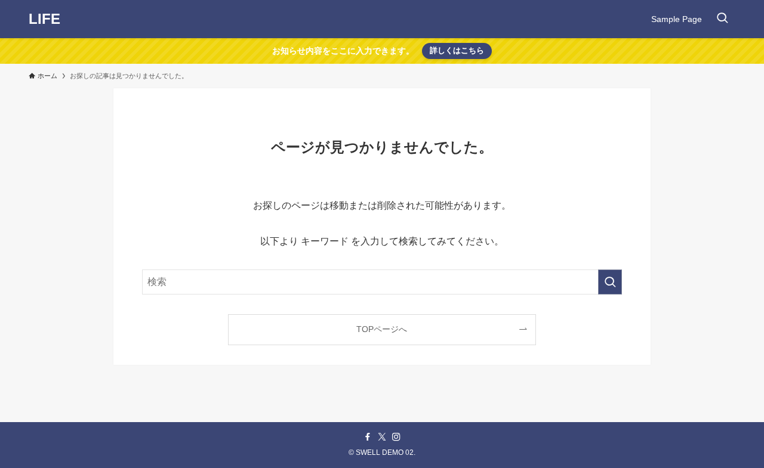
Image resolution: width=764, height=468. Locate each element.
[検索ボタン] (722, 19)
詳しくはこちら (457, 50)
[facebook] (367, 437)
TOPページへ (381, 329)
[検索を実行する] (610, 282)
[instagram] (396, 437)
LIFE (44, 19)
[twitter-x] (382, 437)
